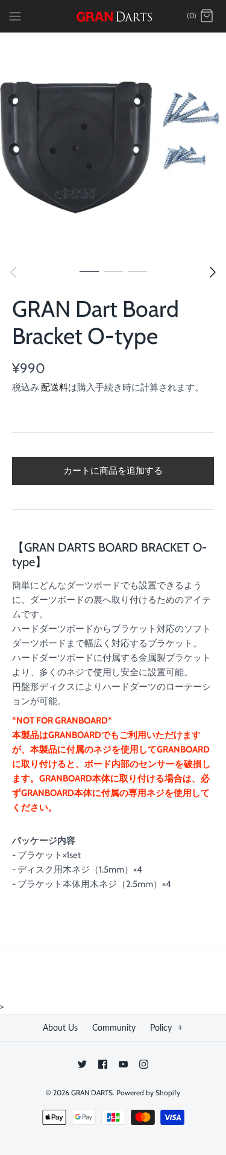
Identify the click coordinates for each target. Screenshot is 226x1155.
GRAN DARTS (92, 1092)
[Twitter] (82, 1064)
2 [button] (113, 271)
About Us (60, 1027)
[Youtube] (123, 1064)
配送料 (54, 387)
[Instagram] (143, 1064)
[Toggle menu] (15, 16)
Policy (166, 1027)
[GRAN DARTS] (113, 16)
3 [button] (137, 271)
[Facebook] (102, 1064)
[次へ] (212, 272)
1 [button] (89, 271)
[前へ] (13, 272)
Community (114, 1027)
